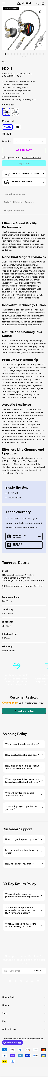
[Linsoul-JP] (24, 3)
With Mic (7, 127)
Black (6, 112)
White (15, 112)
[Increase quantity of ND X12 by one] (43, 141)
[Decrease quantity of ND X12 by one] (17, 141)
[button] (43, 3)
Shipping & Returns (14, 210)
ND (3, 61)
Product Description (14, 193)
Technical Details (13, 202)
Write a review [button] (26, 711)
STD (17, 127)
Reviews (29, 202)
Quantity (6, 141)
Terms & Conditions (31, 157)
